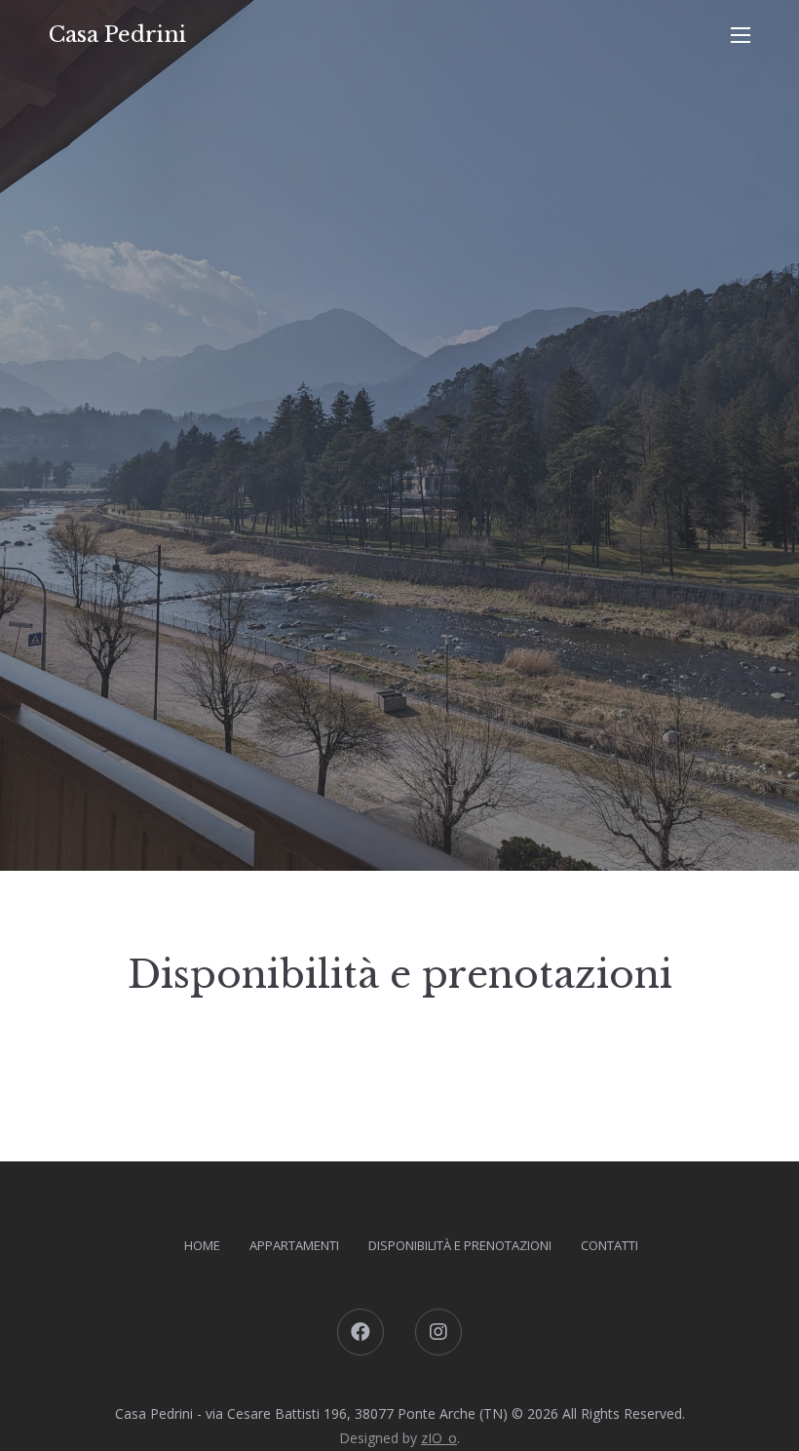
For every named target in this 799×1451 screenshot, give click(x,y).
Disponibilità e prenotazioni (460, 1245)
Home (202, 1245)
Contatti (609, 1245)
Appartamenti (294, 1245)
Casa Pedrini (117, 34)
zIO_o (439, 1438)
